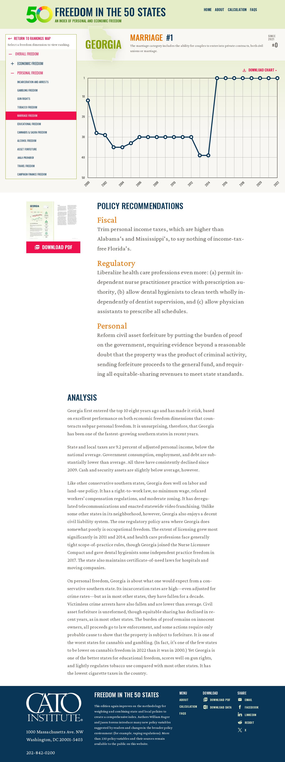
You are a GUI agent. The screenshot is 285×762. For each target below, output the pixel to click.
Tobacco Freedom (27, 107)
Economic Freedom (30, 63)
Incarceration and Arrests (33, 82)
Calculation (237, 9)
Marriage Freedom (27, 116)
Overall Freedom (27, 53)
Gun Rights (23, 99)
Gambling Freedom (27, 90)
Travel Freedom (26, 166)
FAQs (253, 9)
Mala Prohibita (25, 158)
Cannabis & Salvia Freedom (32, 132)
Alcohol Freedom (26, 141)
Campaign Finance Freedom (32, 174)
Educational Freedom (29, 124)
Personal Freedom (30, 72)
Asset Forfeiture (27, 149)
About (219, 9)
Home (208, 9)
